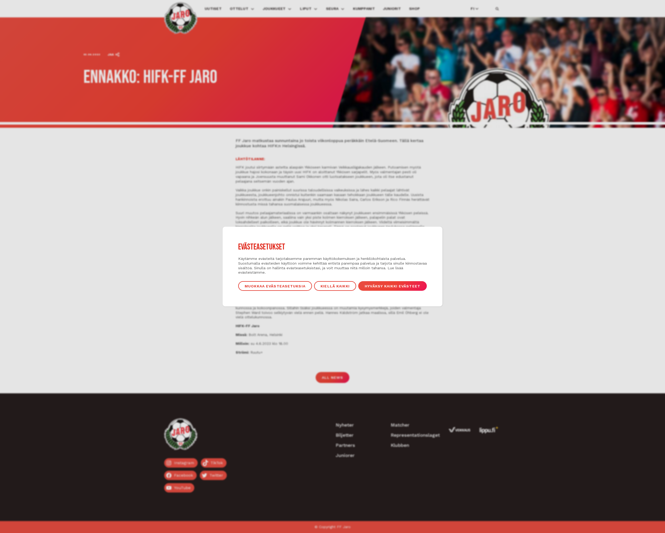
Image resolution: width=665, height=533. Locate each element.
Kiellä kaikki (335, 286)
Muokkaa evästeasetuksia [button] (275, 286)
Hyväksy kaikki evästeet (392, 286)
